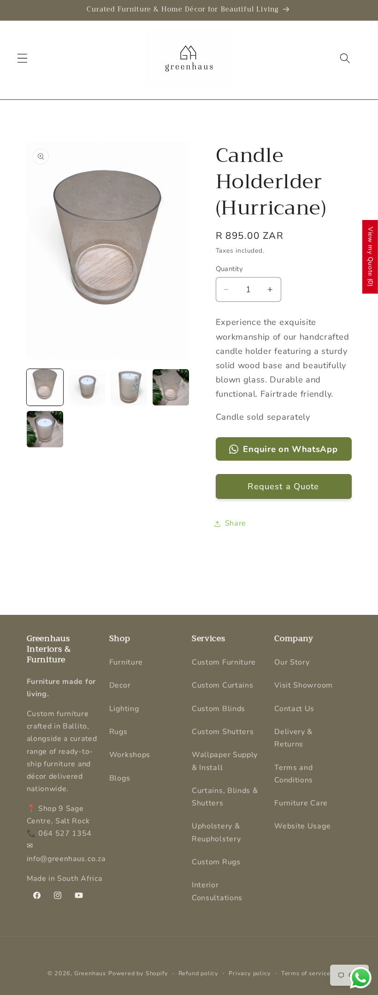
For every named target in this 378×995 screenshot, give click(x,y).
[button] (22, 58)
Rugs (118, 732)
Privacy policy (250, 973)
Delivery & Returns (293, 738)
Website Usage (302, 826)
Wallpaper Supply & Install (225, 761)
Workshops (129, 755)
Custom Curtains (222, 685)
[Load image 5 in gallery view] (45, 429)
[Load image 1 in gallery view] (45, 387)
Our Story (291, 662)
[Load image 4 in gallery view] (171, 387)
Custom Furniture (224, 662)
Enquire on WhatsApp (290, 449)
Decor (119, 685)
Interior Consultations (217, 891)
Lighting (124, 709)
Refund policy (198, 973)
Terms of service (306, 973)
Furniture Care (301, 803)
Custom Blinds (218, 709)
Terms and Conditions (293, 774)
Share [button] (235, 523)
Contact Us (294, 709)
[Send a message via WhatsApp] (360, 977)
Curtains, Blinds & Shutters (225, 797)
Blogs (119, 778)
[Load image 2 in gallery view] (87, 387)
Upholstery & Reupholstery (216, 832)
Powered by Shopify (138, 973)
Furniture (126, 662)
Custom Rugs (216, 862)
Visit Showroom (303, 685)
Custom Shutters (223, 732)
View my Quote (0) (370, 257)
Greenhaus (90, 973)
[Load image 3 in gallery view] (129, 387)
